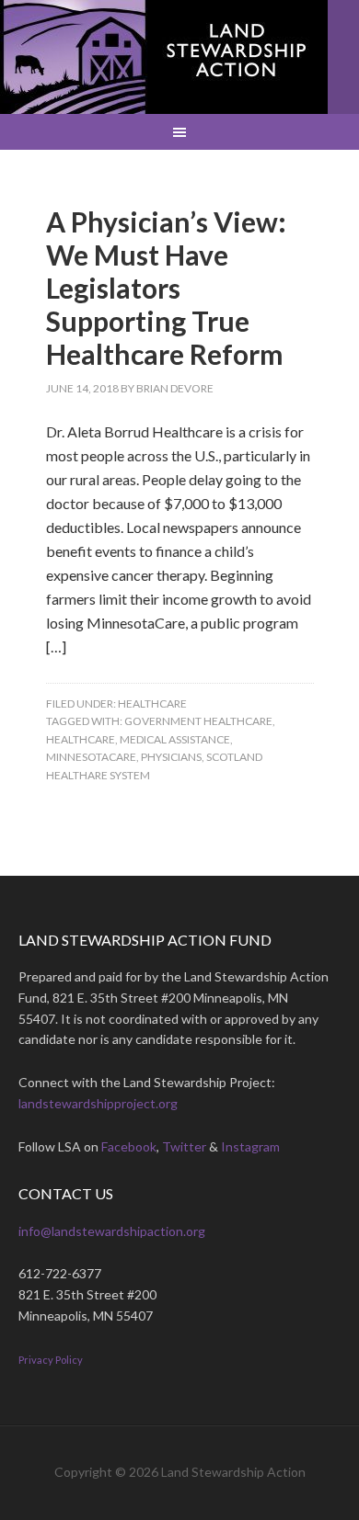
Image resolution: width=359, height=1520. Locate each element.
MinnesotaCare (91, 757)
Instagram (250, 1146)
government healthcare (198, 721)
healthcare (80, 739)
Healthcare (152, 703)
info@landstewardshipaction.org (111, 1231)
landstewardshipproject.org (98, 1103)
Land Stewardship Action (164, 57)
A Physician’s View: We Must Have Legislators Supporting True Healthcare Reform (166, 287)
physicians (171, 757)
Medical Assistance (175, 739)
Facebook (128, 1146)
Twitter (184, 1146)
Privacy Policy (50, 1360)
